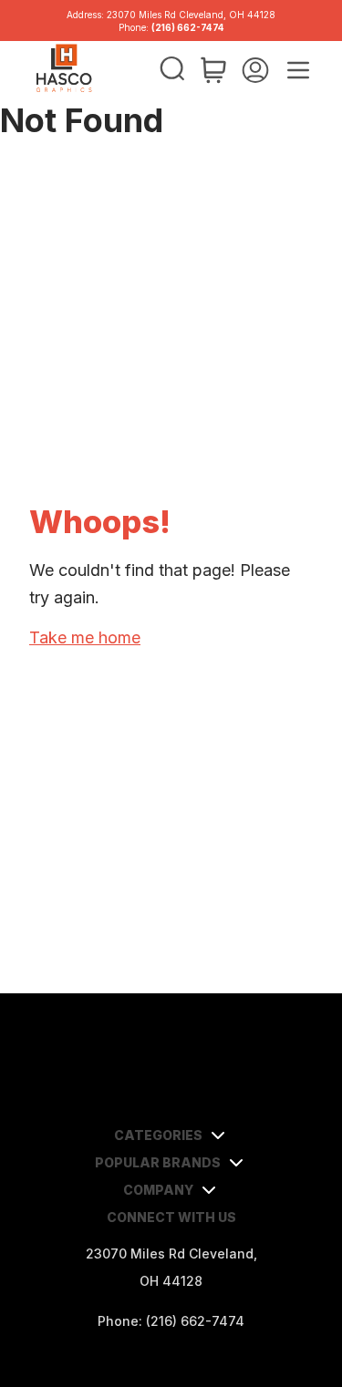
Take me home (84, 637)
